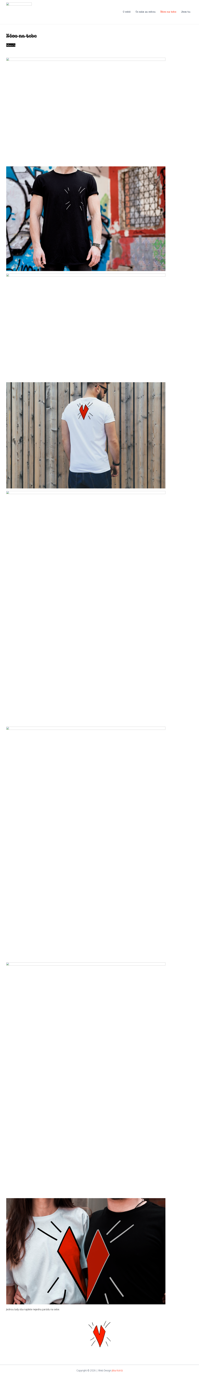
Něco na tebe (168, 12)
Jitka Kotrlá (117, 1370)
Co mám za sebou (145, 12)
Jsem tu (185, 12)
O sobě (127, 12)
